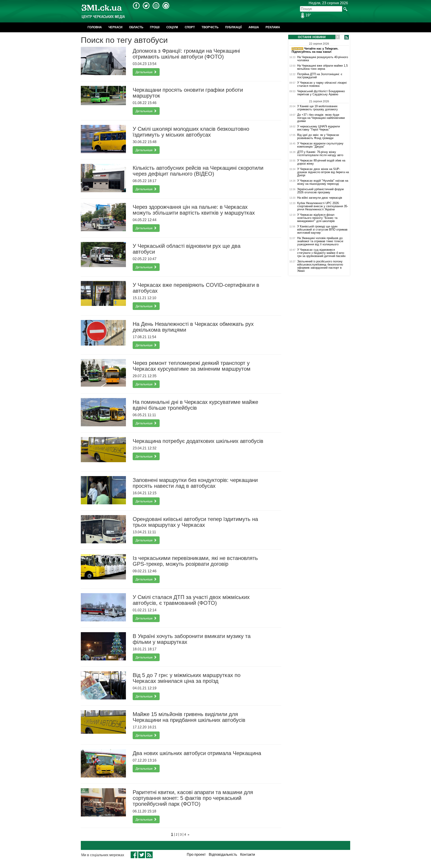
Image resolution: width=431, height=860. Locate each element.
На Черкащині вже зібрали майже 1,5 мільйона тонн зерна (322, 67)
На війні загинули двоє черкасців (319, 197)
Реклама (273, 27)
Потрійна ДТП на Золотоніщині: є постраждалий (319, 76)
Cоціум (172, 27)
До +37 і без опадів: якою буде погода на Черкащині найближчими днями (321, 118)
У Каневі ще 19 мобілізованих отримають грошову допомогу (317, 108)
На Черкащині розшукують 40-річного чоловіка (322, 59)
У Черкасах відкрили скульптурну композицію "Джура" (320, 145)
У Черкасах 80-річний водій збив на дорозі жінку (321, 162)
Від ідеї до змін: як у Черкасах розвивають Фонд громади (318, 136)
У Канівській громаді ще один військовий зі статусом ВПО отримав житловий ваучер (322, 229)
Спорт (190, 27)
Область (136, 27)
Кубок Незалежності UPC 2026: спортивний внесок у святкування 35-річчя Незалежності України (322, 206)
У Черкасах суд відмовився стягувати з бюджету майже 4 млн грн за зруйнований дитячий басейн (321, 253)
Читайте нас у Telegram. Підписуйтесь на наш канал (315, 50)
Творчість (210, 27)
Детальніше (145, 72)
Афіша (253, 27)
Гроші (155, 27)
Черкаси (115, 27)
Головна (95, 27)
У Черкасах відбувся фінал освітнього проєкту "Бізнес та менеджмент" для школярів (317, 218)
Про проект (196, 854)
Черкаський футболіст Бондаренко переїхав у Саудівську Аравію (321, 93)
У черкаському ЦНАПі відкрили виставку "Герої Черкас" (318, 128)
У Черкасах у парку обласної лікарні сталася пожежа (322, 84)
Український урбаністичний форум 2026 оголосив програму (320, 191)
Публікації (233, 27)
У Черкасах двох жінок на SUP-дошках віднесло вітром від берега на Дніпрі (323, 172)
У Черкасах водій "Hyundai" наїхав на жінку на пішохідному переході (322, 182)
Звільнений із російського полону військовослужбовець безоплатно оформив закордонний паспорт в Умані (320, 266)
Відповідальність (223, 854)
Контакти (247, 854)
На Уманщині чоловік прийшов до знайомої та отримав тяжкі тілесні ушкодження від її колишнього (320, 241)
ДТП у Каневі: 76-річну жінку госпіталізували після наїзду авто (320, 153)
